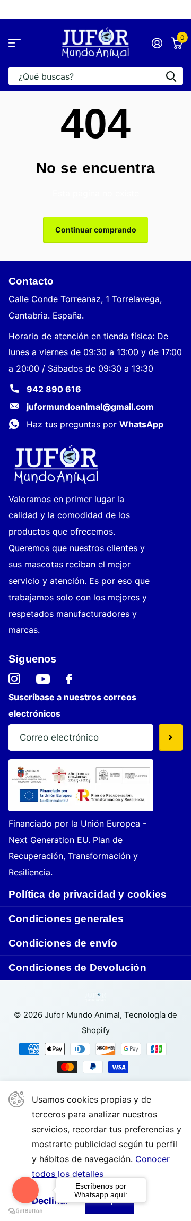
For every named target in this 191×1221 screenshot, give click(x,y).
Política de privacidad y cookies (87, 894)
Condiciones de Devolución (77, 967)
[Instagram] (14, 679)
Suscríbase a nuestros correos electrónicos (72, 705)
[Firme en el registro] (156, 43)
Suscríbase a (171, 737)
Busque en (171, 76)
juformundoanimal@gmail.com (90, 406)
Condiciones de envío (62, 943)
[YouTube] (43, 679)
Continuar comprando (95, 229)
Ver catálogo (14, 42)
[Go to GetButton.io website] (25, 1210)
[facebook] (69, 679)
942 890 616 (54, 389)
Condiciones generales (66, 918)
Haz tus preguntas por (95, 424)
